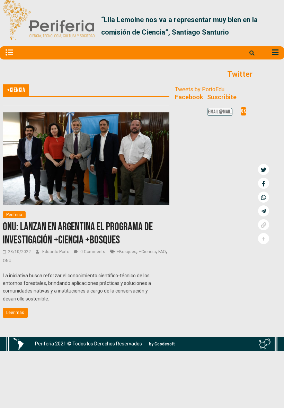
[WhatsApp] (263, 197)
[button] (273, 26)
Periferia (14, 214)
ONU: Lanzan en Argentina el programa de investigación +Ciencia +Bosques (78, 233)
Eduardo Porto (56, 251)
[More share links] (263, 238)
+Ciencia (147, 251)
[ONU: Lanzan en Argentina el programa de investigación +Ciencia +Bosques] (86, 116)
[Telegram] (263, 210)
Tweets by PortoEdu (199, 89)
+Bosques (126, 251)
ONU (7, 260)
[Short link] (263, 224)
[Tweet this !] (263, 169)
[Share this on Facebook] (263, 183)
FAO (162, 251)
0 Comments (92, 251)
